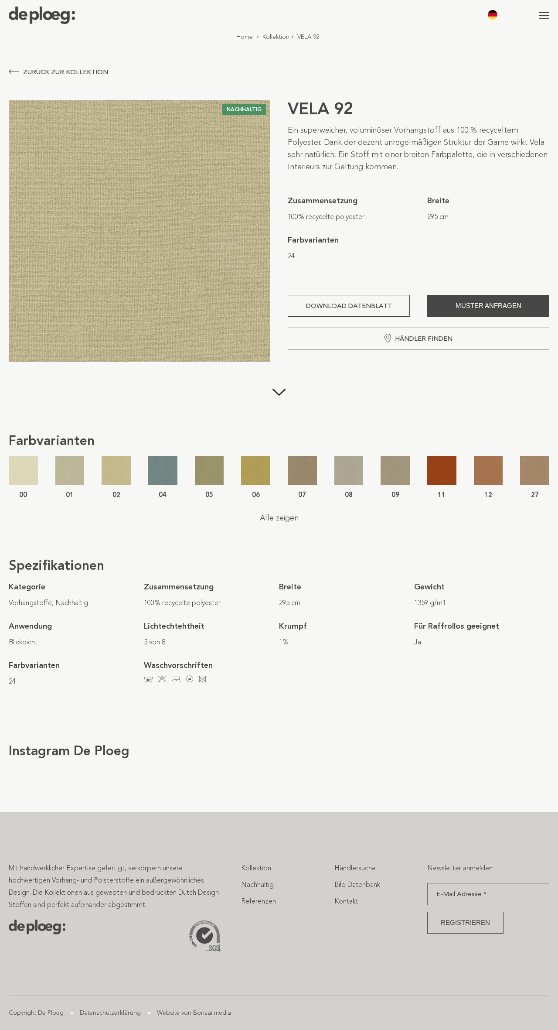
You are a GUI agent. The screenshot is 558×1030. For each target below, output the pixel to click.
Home (244, 37)
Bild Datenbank (357, 884)
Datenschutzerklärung (110, 1012)
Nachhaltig (257, 884)
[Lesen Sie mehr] (279, 393)
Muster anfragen (488, 305)
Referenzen (258, 901)
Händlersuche (355, 868)
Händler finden (424, 338)
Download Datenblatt (349, 306)
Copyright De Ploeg (36, 1012)
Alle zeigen (279, 518)
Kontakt (346, 901)
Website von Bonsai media (194, 1012)
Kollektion (275, 37)
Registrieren (465, 922)
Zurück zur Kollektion (65, 72)
